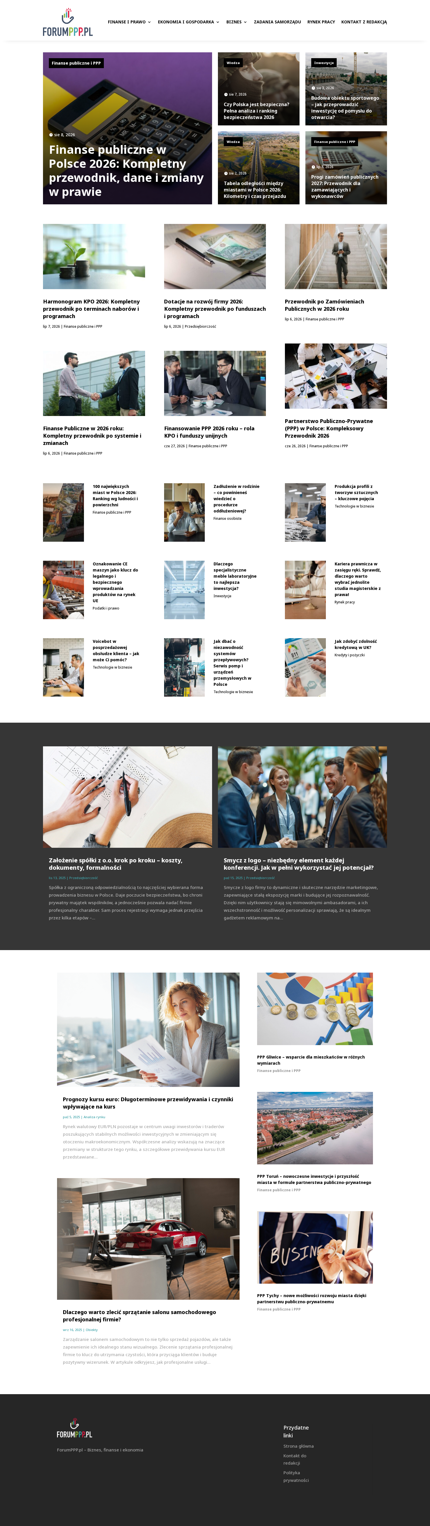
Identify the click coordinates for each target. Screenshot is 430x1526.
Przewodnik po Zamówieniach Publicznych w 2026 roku (324, 305)
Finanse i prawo (127, 22)
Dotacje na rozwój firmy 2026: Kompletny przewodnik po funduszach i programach (215, 309)
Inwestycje (324, 63)
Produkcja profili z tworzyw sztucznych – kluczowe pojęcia (356, 492)
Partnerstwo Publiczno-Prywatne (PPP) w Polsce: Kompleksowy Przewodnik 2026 (329, 428)
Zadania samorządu (277, 22)
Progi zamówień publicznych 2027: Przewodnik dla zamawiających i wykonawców (345, 186)
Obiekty (92, 1330)
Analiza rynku (94, 1117)
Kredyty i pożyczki (350, 654)
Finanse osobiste (228, 518)
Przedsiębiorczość (200, 326)
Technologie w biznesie (112, 667)
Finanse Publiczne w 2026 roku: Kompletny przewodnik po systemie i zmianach (92, 435)
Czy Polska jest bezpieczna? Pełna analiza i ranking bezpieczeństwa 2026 (256, 110)
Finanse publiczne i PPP (76, 63)
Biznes (234, 22)
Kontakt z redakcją (364, 22)
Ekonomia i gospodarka (186, 22)
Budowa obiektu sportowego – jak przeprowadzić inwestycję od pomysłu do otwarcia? (345, 107)
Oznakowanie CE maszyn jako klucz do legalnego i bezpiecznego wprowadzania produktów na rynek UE (115, 582)
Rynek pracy (321, 22)
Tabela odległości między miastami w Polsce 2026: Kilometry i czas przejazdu (255, 189)
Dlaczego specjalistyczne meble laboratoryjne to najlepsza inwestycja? (235, 576)
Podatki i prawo (106, 608)
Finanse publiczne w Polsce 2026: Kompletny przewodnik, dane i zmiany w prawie (126, 170)
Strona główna (298, 1446)
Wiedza (233, 63)
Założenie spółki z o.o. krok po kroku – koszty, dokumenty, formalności (116, 863)
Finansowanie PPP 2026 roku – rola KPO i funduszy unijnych (209, 432)
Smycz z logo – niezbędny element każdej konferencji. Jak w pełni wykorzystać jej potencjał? (299, 863)
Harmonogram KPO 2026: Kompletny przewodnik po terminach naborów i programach (91, 309)
